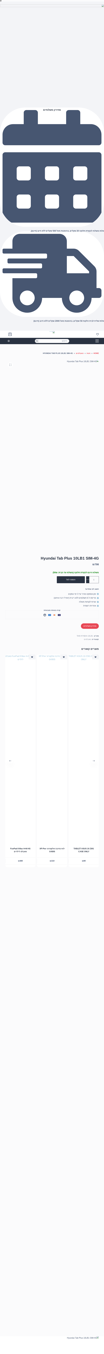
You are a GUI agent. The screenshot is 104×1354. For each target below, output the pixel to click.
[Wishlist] (97, 334)
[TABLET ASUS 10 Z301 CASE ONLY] (83, 749)
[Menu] (97, 341)
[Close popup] (1, 1)
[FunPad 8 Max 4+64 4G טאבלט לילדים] (20, 749)
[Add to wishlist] (95, 657)
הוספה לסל (70, 580)
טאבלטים (87, 639)
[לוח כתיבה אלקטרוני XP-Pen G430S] (52, 749)
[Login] (9, 341)
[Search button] (37, 341)
